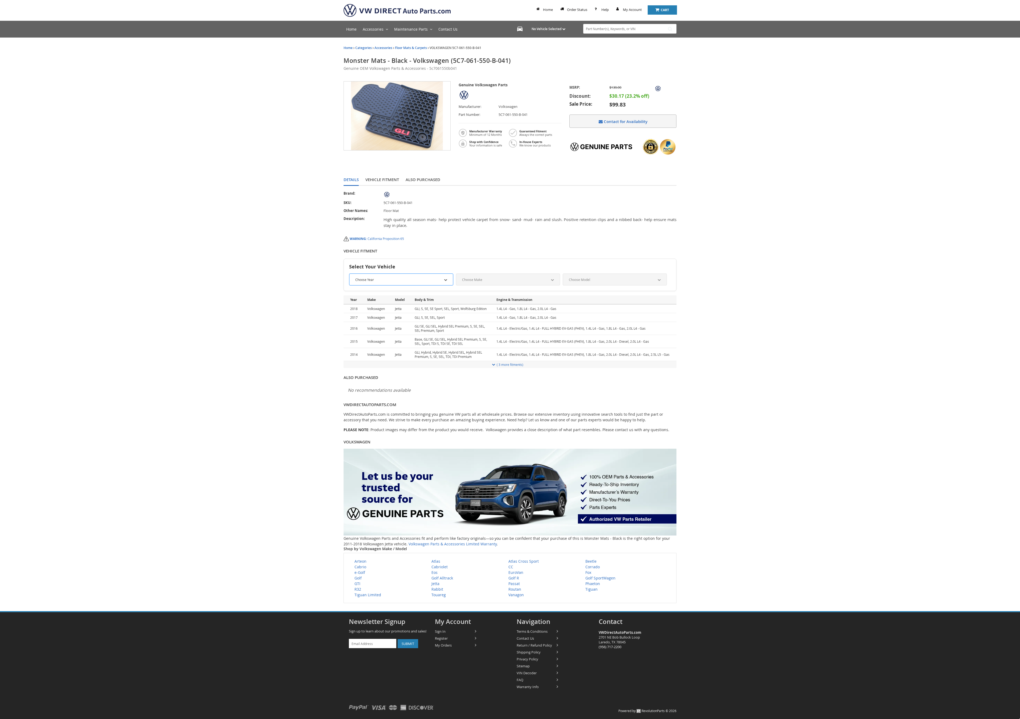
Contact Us (525, 638)
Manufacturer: (470, 106)
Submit (408, 643)
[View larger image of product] (397, 115)
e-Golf (359, 572)
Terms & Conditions (532, 631)
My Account (632, 9)
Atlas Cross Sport (523, 561)
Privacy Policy (527, 659)
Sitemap (523, 666)
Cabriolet (439, 566)
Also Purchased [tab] (423, 179)
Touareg (438, 594)
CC (510, 566)
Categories (363, 48)
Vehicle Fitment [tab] (382, 179)
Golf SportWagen (600, 578)
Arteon (360, 561)
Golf (358, 578)
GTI (357, 583)
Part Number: (469, 114)
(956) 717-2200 (610, 646)
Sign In (440, 631)
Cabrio (360, 566)
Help (605, 9)
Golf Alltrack (442, 578)
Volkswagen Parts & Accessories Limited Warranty (453, 543)
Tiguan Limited (367, 594)
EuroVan (515, 572)
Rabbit (437, 589)
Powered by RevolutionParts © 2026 (647, 711)
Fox (588, 572)
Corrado (592, 566)
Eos (434, 572)
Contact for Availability (625, 121)
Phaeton (592, 583)
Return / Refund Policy (534, 645)
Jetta (435, 583)
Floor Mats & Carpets (411, 48)
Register (441, 638)
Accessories (383, 48)
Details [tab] (351, 179)
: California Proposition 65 (377, 238)
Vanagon (516, 594)
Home (548, 9)
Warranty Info (528, 686)
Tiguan (591, 589)
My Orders (443, 645)
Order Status (577, 9)
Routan (514, 589)
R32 (357, 589)
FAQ (520, 679)
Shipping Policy (529, 652)
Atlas (435, 561)
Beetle (591, 561)
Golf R (513, 578)
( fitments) (510, 364)
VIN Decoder (527, 673)
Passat (514, 583)
